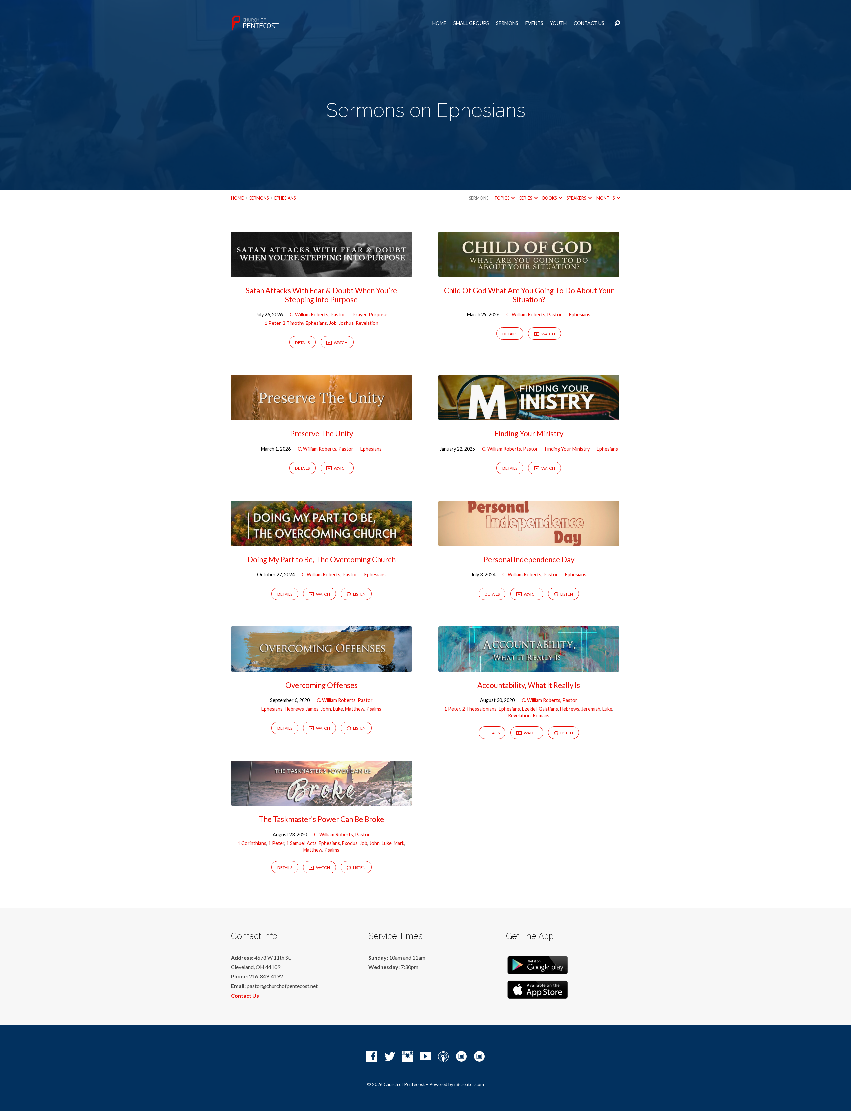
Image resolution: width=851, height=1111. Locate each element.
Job (333, 323)
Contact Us (589, 23)
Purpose (378, 314)
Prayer (359, 314)
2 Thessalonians (479, 709)
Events (534, 23)
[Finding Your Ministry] (528, 415)
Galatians (548, 709)
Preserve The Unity (321, 433)
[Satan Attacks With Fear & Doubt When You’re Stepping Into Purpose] (321, 272)
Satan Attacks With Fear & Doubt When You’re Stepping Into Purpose (321, 295)
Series (526, 198)
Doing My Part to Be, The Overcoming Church (321, 559)
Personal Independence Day (528, 559)
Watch (340, 342)
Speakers (577, 198)
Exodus (350, 843)
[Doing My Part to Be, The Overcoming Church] (321, 541)
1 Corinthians (252, 843)
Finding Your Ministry (528, 433)
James (312, 709)
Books (549, 198)
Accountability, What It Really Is (528, 685)
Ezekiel (529, 709)
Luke (338, 709)
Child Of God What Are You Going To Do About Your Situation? (529, 295)
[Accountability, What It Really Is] (528, 666)
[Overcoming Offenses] (321, 666)
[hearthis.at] (479, 1056)
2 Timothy (293, 323)
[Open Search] (617, 23)
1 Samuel (295, 843)
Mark (399, 843)
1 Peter (273, 323)
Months (605, 198)
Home (439, 23)
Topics (502, 198)
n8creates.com (469, 1084)
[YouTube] (425, 1056)
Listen (359, 594)
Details (302, 342)
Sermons (507, 23)
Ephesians (285, 198)
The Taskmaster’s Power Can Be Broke (321, 819)
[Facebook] (371, 1056)
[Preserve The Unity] (321, 415)
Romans (541, 715)
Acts (312, 843)
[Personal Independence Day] (528, 541)
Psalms (373, 709)
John (326, 709)
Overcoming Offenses (321, 685)
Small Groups (471, 23)
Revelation (367, 323)
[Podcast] (443, 1056)
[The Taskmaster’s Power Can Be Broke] (321, 801)
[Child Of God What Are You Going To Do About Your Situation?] (528, 272)
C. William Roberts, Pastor (317, 314)
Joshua (346, 323)
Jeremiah (590, 709)
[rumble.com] (461, 1056)
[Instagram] (407, 1056)
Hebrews (294, 709)
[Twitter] (389, 1056)
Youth (558, 23)
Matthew (354, 709)
